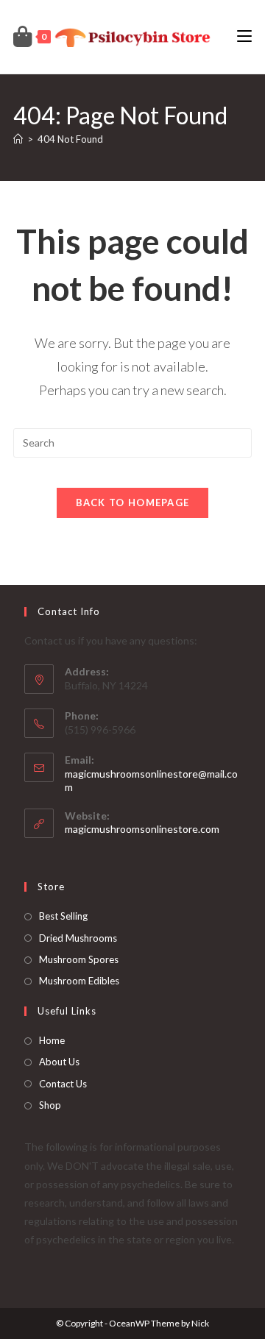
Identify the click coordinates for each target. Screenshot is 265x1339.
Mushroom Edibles (79, 981)
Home (52, 1040)
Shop (50, 1105)
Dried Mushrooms (78, 938)
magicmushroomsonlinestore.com (142, 829)
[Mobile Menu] (244, 36)
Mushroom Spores (79, 959)
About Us (59, 1062)
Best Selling (63, 916)
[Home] (18, 139)
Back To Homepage (133, 502)
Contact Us (63, 1084)
